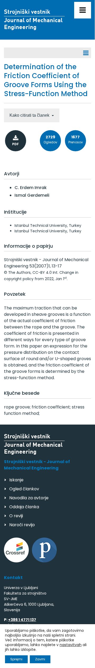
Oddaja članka (24, 507)
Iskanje (16, 480)
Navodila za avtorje (29, 498)
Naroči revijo (22, 525)
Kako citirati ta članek (30, 115)
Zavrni (40, 659)
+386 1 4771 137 (22, 619)
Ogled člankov (24, 489)
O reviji (16, 516)
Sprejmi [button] (16, 659)
